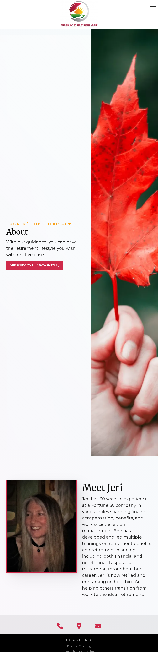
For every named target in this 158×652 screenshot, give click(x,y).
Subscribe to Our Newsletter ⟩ (34, 265)
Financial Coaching (79, 646)
